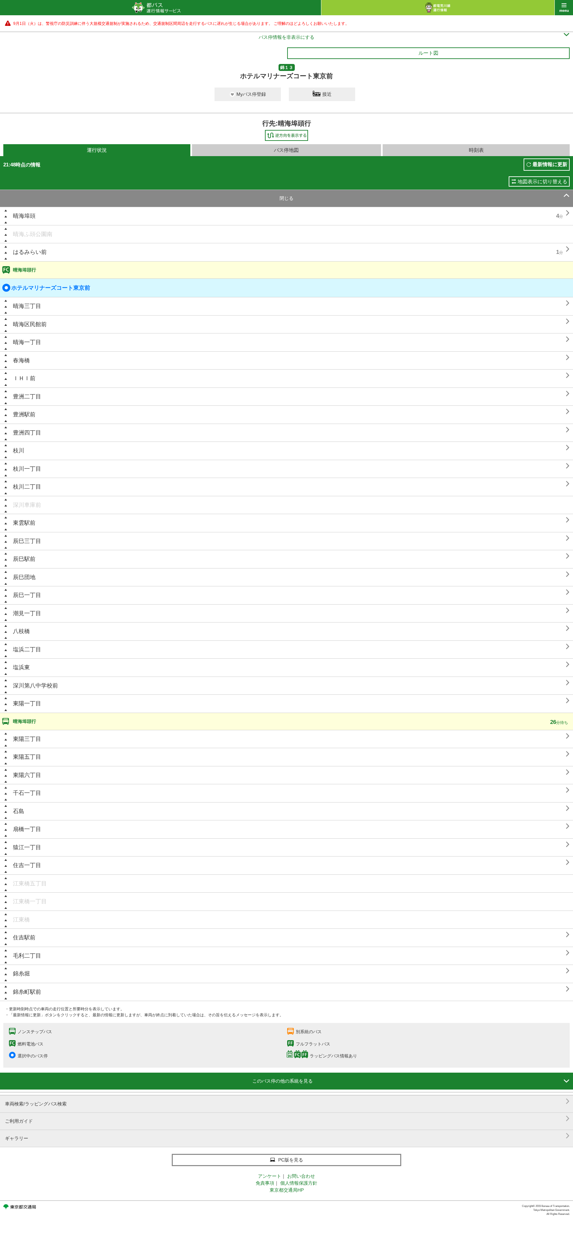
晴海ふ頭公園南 (32, 234)
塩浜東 (21, 667)
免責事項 (265, 1183)
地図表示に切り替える (542, 181)
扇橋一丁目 (27, 829)
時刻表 (476, 150)
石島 (18, 811)
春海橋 (21, 360)
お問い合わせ (301, 1176)
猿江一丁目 (27, 847)
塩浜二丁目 (27, 649)
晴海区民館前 (30, 324)
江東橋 (21, 920)
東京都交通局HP (287, 1190)
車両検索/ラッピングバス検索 (287, 1101)
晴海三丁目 (27, 306)
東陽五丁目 (27, 757)
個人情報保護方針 (298, 1183)
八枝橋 (21, 631)
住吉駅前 (24, 937)
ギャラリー (287, 1136)
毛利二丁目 (27, 956)
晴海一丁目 (27, 342)
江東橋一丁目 (30, 901)
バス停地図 (286, 150)
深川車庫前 (27, 505)
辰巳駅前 (24, 559)
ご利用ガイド (287, 1118)
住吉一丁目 (27, 865)
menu (564, 7)
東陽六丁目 (27, 775)
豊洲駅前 (24, 414)
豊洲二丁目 (27, 396)
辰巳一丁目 (27, 595)
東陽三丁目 (27, 739)
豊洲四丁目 (27, 433)
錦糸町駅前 (27, 992)
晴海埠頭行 (24, 269)
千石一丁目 (27, 793)
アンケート (269, 1176)
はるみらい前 (30, 252)
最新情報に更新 (550, 164)
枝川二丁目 (27, 487)
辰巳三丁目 (27, 541)
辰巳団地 (24, 577)
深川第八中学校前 (35, 685)
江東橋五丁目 (30, 883)
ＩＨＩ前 (24, 378)
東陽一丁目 (27, 703)
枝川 (18, 450)
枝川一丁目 (27, 469)
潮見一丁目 (27, 613)
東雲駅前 (24, 523)
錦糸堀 (21, 974)
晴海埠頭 (24, 216)
